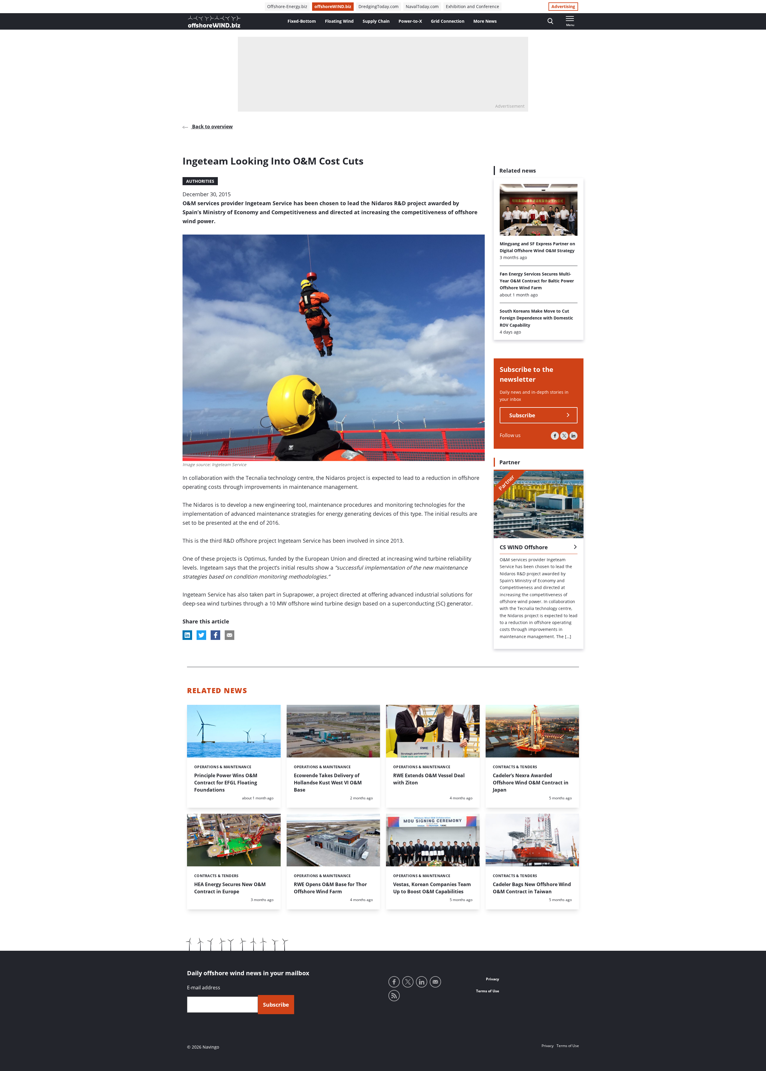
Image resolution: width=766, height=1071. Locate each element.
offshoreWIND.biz (332, 6)
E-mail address (203, 987)
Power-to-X (410, 21)
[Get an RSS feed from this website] (394, 995)
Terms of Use (487, 991)
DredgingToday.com (378, 6)
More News (485, 21)
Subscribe (522, 415)
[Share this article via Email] (229, 635)
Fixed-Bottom (302, 21)
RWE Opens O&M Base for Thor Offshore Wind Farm (330, 888)
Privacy (492, 979)
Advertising (563, 6)
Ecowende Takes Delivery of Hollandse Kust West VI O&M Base (328, 782)
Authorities (200, 181)
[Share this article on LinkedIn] (187, 635)
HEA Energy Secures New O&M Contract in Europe (230, 888)
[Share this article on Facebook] (215, 635)
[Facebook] (555, 436)
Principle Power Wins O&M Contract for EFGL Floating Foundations (225, 782)
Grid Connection (447, 21)
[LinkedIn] (573, 436)
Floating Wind (339, 21)
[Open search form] (550, 21)
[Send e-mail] (435, 982)
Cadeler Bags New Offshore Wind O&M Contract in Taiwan (532, 888)
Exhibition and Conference (472, 6)
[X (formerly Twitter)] (564, 436)
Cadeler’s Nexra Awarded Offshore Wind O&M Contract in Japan (531, 782)
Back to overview (212, 126)
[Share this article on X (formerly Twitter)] (201, 635)
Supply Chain (376, 21)
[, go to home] (214, 22)
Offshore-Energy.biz (287, 6)
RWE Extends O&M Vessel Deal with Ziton (429, 779)
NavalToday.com (422, 6)
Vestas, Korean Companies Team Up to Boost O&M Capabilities (432, 888)
